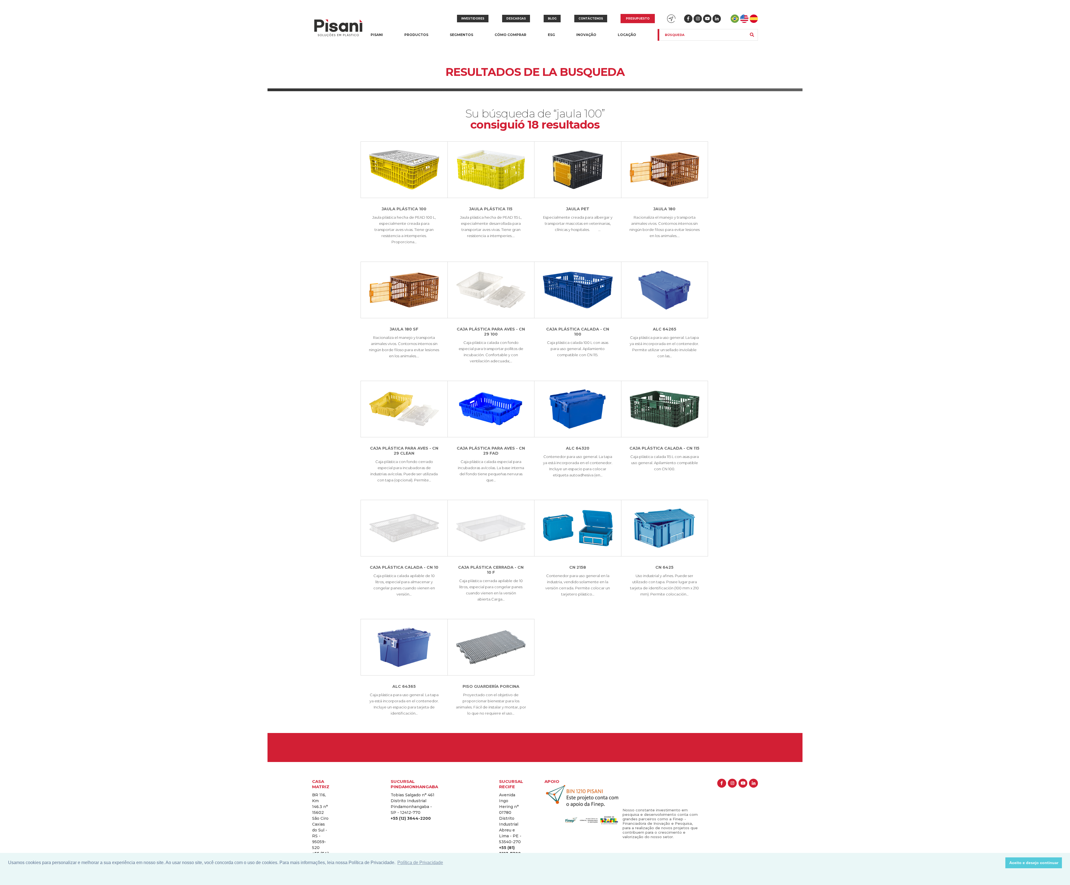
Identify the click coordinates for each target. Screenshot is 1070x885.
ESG (551, 35)
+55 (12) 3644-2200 (411, 818)
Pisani (377, 38)
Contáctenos (590, 18)
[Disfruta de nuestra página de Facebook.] (688, 19)
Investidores (472, 18)
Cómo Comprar (510, 35)
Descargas (516, 18)
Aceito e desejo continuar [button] (1033, 862)
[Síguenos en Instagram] (698, 19)
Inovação (586, 35)
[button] (999, 863)
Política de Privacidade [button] (420, 862)
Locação (627, 35)
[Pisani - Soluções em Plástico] (338, 28)
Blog (552, 18)
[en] (744, 19)
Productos (416, 38)
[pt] (735, 19)
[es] (754, 19)
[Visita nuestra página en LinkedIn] (716, 19)
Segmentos (461, 38)
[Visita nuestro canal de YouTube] (707, 19)
